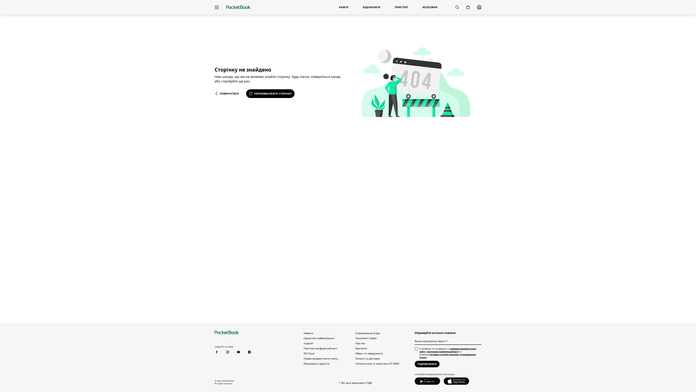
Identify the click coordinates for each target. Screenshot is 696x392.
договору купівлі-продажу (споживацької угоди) (447, 356)
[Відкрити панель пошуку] (457, 7)
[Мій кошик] (468, 7)
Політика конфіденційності (320, 348)
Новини (308, 333)
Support (308, 343)
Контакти (361, 348)
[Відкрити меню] (217, 7)
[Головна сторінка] (238, 7)
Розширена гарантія (316, 363)
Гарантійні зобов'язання (319, 338)
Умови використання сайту (321, 358)
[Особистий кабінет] (479, 7)
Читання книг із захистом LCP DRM (377, 363)
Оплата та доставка (367, 358)
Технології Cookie (366, 338)
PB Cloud (309, 353)
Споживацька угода (367, 333)
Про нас (360, 343)
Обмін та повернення (369, 353)
